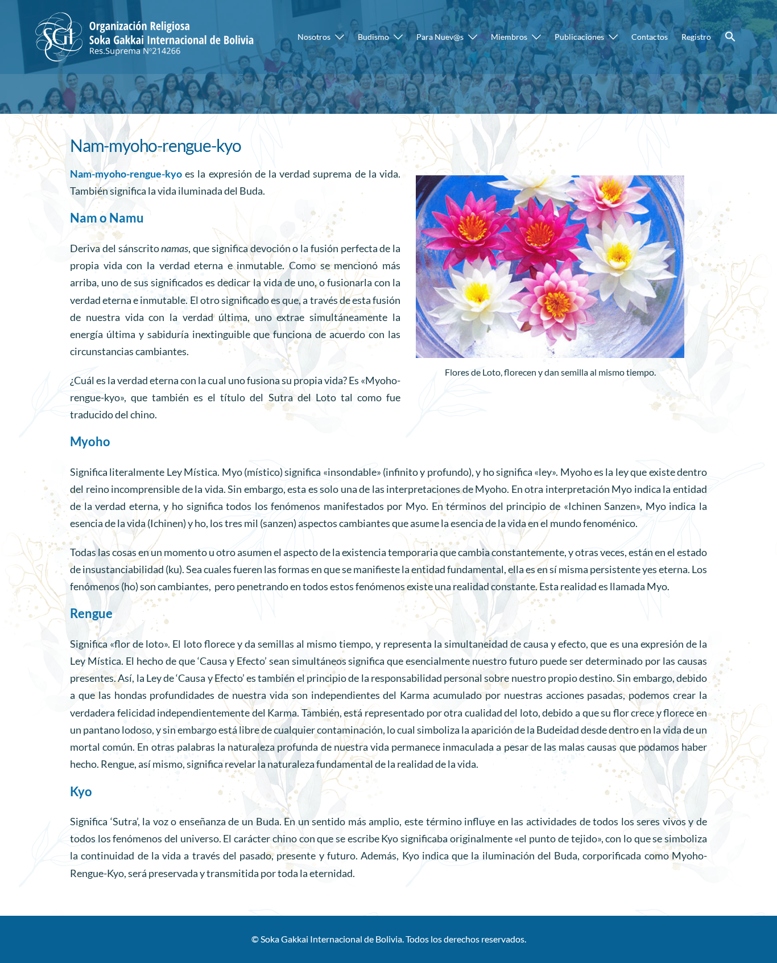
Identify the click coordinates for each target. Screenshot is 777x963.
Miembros (509, 37)
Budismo (373, 37)
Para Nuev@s (440, 37)
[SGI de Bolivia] (146, 36)
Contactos (649, 37)
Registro (696, 37)
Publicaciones (579, 37)
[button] (730, 37)
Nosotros (313, 37)
